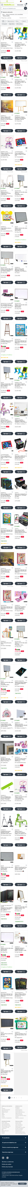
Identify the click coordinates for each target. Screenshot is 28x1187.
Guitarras (3, 1108)
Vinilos (3, 1115)
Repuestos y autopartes (19, 1117)
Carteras (16, 1116)
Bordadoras (17, 1107)
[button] (14, 8)
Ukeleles (3, 1114)
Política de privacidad (7, 1166)
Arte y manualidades (19, 1124)
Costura (3, 1133)
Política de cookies (6, 1164)
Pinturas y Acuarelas (19, 1129)
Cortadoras (17, 1108)
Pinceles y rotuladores (19, 1128)
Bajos (3, 1129)
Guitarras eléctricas (18, 1110)
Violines (3, 1116)
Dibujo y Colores (18, 1126)
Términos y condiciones (8, 1161)
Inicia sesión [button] (20, 4)
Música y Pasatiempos (5, 1123)
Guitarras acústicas (18, 1109)
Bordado (3, 1131)
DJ (2, 1107)
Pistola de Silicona (18, 1130)
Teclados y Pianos (5, 1112)
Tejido (3, 1113)
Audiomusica (4, 1128)
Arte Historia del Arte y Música (20, 1115)
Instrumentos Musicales (6, 1124)
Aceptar (22, 1183)
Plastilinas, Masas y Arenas (20, 1131)
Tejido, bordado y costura (6, 1126)
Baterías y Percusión (5, 1130)
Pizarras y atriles (18, 1122)
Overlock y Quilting (18, 1114)
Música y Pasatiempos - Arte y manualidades (14, 14)
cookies (8, 1184)
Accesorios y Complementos (7, 1117)
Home (3, 14)
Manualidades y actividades (20, 1127)
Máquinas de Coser (5, 1110)
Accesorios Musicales (5, 1127)
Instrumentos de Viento (6, 1109)
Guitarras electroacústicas (20, 1112)
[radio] (15, 164)
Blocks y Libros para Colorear (20, 1133)
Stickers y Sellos (4, 1122)
